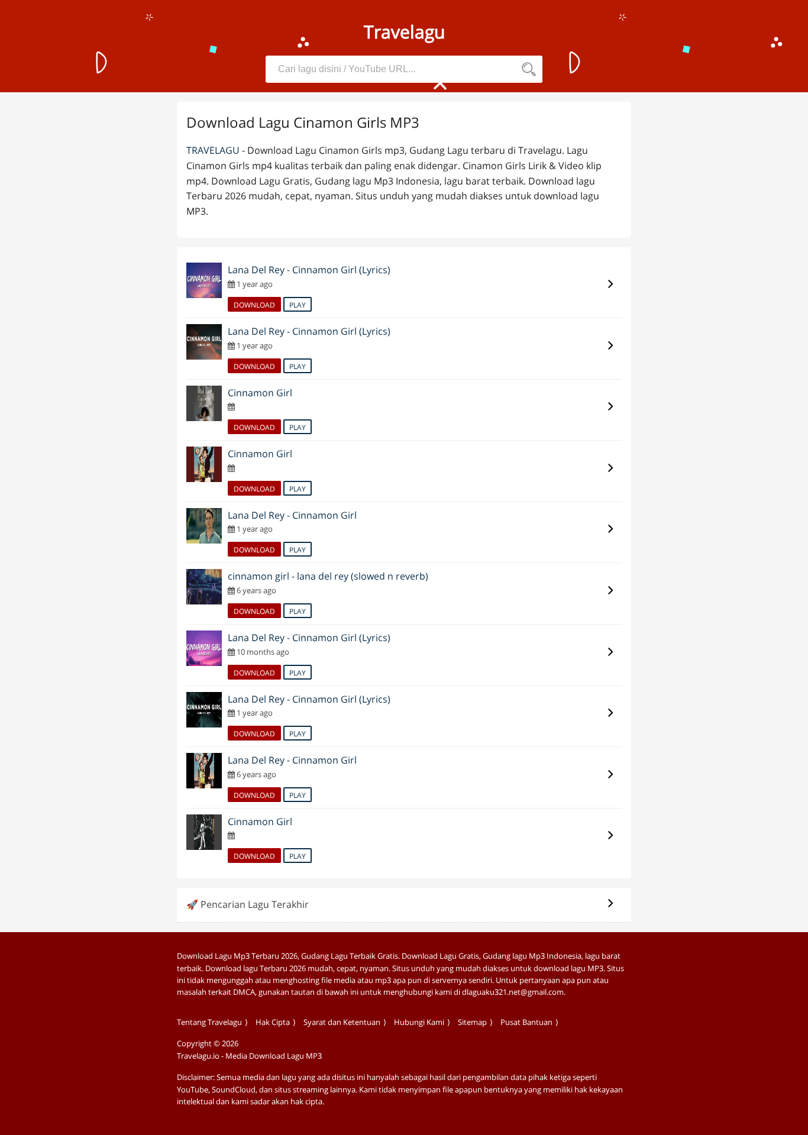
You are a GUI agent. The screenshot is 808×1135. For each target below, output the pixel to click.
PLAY (297, 305)
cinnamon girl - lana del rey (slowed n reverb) (328, 576)
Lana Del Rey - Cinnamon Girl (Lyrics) (309, 269)
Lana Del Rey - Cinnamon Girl (292, 515)
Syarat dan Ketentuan (341, 1022)
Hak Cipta (273, 1022)
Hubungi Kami (419, 1022)
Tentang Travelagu (209, 1022)
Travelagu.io (198, 1055)
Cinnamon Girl (260, 392)
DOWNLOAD (254, 305)
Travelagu (213, 150)
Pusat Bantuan (526, 1022)
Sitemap (472, 1022)
